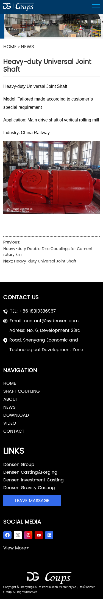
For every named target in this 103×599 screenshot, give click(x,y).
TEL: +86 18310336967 (33, 311)
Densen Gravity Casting (29, 487)
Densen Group (18, 464)
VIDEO (9, 423)
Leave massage (32, 500)
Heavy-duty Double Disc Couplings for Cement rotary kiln (48, 252)
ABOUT (10, 399)
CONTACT (13, 431)
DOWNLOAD (16, 415)
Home (9, 383)
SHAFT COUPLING (21, 391)
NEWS (27, 47)
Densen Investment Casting (33, 480)
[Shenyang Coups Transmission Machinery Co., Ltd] (51, 578)
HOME (10, 47)
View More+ (16, 548)
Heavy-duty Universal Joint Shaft (45, 261)
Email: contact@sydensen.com (44, 320)
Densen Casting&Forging (30, 472)
